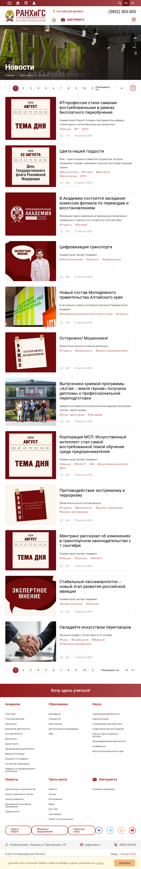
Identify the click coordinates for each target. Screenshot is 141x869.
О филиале (10, 714)
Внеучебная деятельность (17, 729)
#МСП (62, 468)
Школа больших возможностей (20, 789)
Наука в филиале (100, 719)
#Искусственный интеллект (112, 464)
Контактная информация (17, 764)
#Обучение (81, 225)
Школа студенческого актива (19, 794)
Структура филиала (14, 719)
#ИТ (76, 129)
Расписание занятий (9, 3)
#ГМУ (83, 176)
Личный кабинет (34, 3)
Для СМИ (53, 809)
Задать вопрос (15, 830)
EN (132, 3)
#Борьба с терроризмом (109, 508)
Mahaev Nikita (128, 854)
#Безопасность (83, 351)
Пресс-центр (26, 75)
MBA (51, 734)
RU (126, 3)
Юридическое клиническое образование (18, 805)
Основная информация (103, 789)
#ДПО (85, 129)
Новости (53, 789)
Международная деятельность (20, 749)
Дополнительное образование (63, 729)
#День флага (103, 172)
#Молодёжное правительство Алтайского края (86, 314)
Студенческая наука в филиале (107, 724)
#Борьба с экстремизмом (73, 512)
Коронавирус (55, 814)
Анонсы (52, 794)
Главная (9, 75)
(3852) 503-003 (122, 12)
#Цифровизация (111, 259)
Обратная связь (79, 830)
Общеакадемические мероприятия (109, 741)
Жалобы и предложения (45, 830)
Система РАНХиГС (14, 734)
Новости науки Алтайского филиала (105, 735)
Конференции (99, 746)
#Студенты (65, 225)
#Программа (95, 415)
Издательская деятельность (106, 714)
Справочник (26, 3)
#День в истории (68, 172)
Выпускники (11, 739)
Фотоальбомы (55, 799)
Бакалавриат (55, 714)
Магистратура (55, 724)
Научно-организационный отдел (107, 751)
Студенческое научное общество (108, 729)
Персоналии (11, 724)
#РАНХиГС (80, 464)
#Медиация (98, 640)
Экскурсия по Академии (16, 759)
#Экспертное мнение (71, 259)
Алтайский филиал (69, 11)
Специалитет (55, 719)
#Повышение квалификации (75, 644)
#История (87, 172)
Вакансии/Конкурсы (15, 754)
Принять (125, 863)
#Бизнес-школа (80, 640)
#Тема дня (65, 129)
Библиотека (18, 3)
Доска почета (11, 744)
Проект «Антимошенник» (61, 819)
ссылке (100, 863)
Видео (52, 804)
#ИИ (91, 464)
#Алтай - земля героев (71, 415)
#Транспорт (92, 259)
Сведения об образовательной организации (20, 770)
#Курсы (63, 640)
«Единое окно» (12, 811)
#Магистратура (68, 176)
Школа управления (14, 799)
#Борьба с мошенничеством (111, 351)
